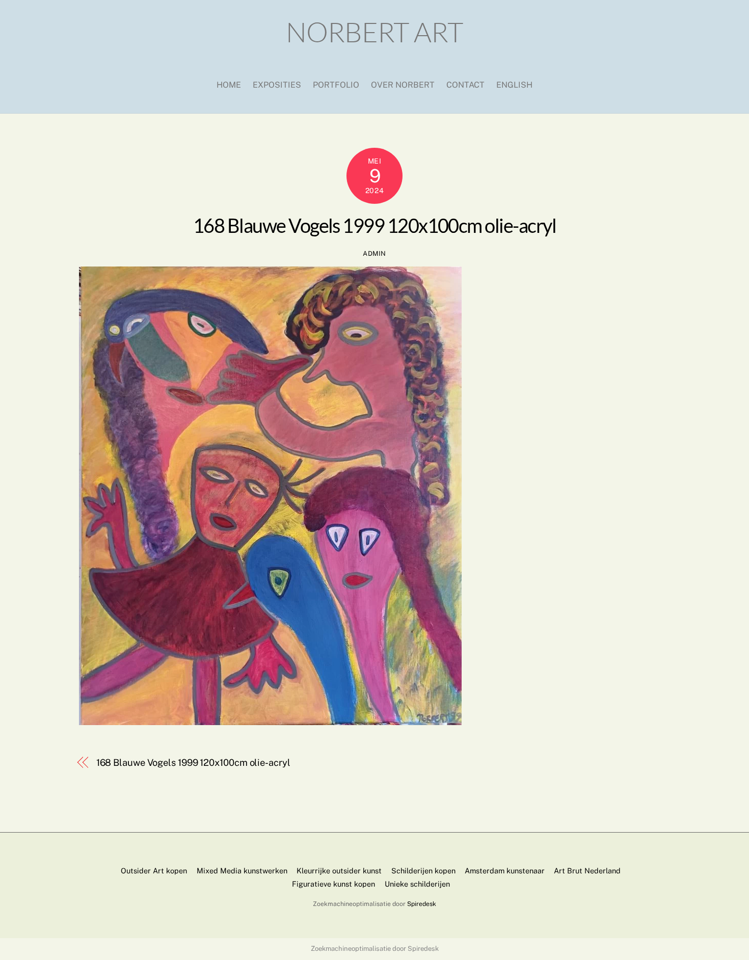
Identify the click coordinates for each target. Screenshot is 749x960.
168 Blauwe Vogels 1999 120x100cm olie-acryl (374, 225)
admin (374, 253)
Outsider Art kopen (154, 870)
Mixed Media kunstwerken (242, 870)
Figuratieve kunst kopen (333, 883)
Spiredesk (421, 904)
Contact (465, 85)
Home (229, 85)
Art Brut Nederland (587, 870)
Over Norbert (403, 85)
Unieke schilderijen (417, 883)
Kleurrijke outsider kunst (339, 870)
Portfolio (336, 85)
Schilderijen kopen (423, 870)
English (514, 85)
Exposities (277, 85)
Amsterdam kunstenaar (505, 870)
